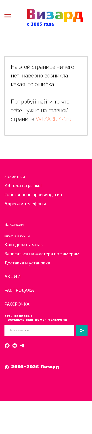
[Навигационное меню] (7, 16)
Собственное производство (33, 195)
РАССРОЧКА (16, 304)
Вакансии (14, 225)
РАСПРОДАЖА (19, 290)
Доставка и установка (27, 263)
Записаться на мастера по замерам (41, 254)
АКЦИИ (12, 277)
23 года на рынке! (23, 186)
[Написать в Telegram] (22, 345)
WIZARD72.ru (52, 119)
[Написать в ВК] (14, 345)
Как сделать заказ (23, 245)
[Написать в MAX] (7, 345)
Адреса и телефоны (25, 204)
